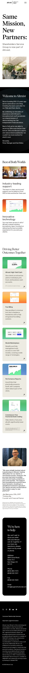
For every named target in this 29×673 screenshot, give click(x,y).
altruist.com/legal (8, 429)
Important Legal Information (10, 620)
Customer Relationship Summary (11, 616)
